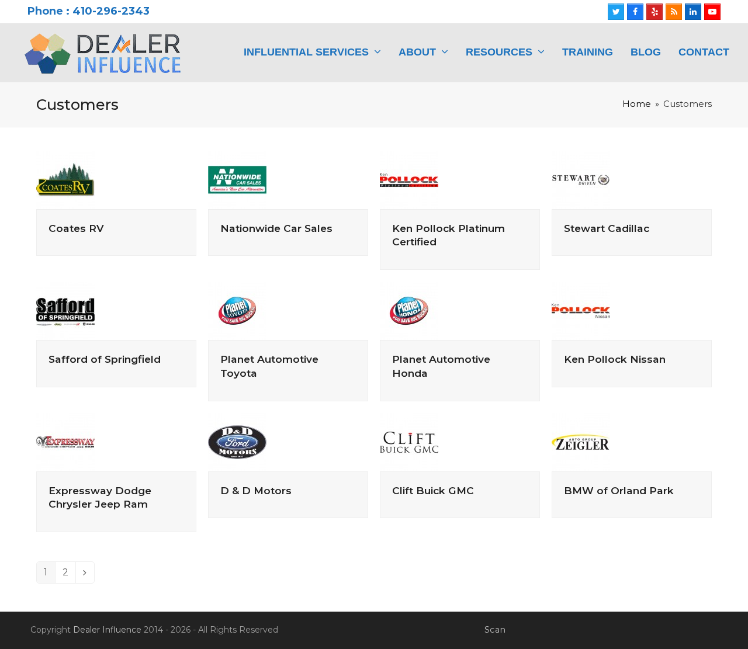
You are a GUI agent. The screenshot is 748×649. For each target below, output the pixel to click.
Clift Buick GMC (433, 490)
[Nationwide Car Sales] (237, 179)
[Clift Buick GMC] (409, 441)
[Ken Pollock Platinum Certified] (409, 179)
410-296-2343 (111, 11)
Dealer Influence (107, 629)
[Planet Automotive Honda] (409, 309)
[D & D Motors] (237, 441)
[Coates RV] (65, 179)
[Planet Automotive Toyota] (237, 309)
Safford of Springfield (105, 359)
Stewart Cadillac (606, 228)
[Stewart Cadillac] (581, 179)
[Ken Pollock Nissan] (581, 309)
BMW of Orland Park (619, 490)
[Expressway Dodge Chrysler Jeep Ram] (65, 441)
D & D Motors (256, 490)
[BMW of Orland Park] (581, 441)
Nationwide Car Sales (276, 228)
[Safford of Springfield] (65, 309)
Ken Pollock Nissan (615, 359)
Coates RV (76, 228)
